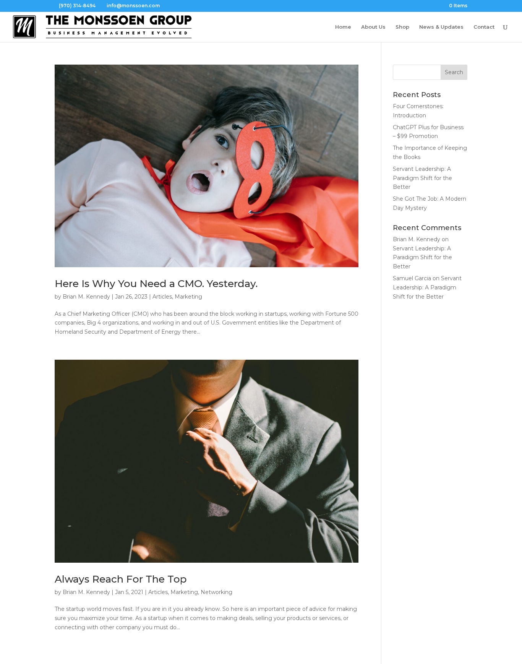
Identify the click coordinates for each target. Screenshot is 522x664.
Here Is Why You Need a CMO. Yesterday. (156, 284)
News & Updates (441, 27)
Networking (216, 592)
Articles (162, 296)
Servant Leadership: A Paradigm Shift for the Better (422, 178)
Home (343, 27)
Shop (402, 27)
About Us (373, 27)
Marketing (188, 296)
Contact (483, 27)
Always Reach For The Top (121, 579)
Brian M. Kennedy (86, 296)
